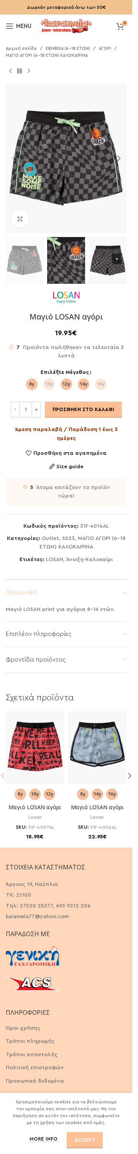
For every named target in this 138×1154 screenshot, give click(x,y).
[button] (13, 158)
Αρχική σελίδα (21, 48)
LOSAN (54, 559)
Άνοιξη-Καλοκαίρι (89, 559)
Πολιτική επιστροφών (35, 1067)
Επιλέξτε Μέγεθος (65, 372)
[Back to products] (19, 71)
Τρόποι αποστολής (32, 1054)
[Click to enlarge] (20, 218)
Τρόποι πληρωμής (30, 1041)
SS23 (68, 538)
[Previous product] (10, 71)
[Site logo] (66, 25)
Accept (84, 1140)
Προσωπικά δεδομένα (35, 1081)
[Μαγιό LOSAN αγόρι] (35, 747)
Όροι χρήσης (23, 1028)
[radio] (32, 384)
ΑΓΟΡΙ (105, 48)
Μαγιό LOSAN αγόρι (34, 807)
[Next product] (28, 71)
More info (44, 1138)
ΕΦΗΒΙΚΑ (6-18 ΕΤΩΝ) (68, 48)
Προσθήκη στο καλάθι (83, 409)
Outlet (50, 538)
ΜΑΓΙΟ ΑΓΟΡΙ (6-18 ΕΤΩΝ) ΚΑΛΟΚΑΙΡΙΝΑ (47, 55)
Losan (35, 817)
